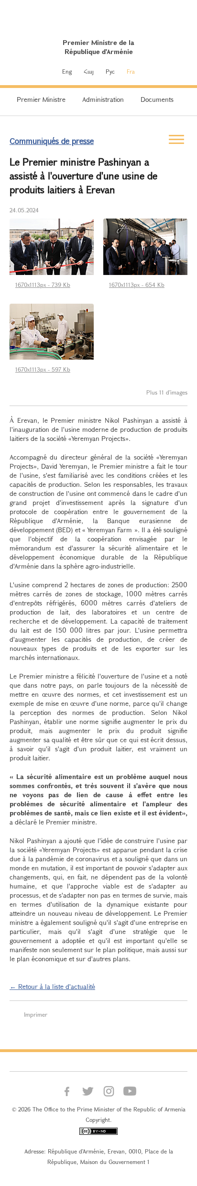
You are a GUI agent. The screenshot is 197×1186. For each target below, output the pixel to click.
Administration (103, 99)
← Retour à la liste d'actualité (52, 986)
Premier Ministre (41, 99)
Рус (110, 71)
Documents (157, 99)
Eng (67, 71)
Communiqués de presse (52, 140)
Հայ (89, 71)
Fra (131, 71)
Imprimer (35, 1014)
